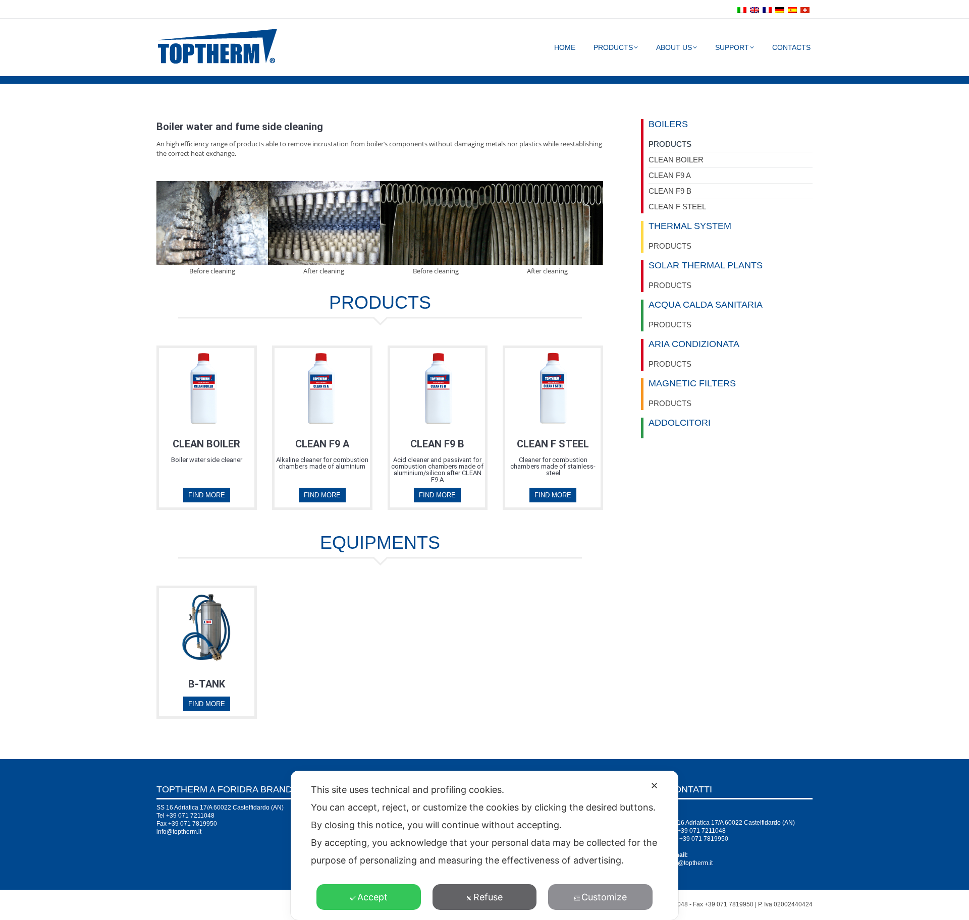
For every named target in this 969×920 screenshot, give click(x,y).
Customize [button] (604, 897)
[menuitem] (743, 9)
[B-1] (324, 223)
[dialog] (484, 845)
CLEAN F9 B (670, 191)
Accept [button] (372, 897)
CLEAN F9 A (670, 175)
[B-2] (212, 223)
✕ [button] (654, 785)
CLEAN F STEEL (677, 206)
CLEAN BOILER (676, 159)
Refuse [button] (488, 897)
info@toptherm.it (178, 831)
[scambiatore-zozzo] (436, 223)
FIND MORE (206, 495)
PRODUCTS (670, 144)
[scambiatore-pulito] (547, 223)
